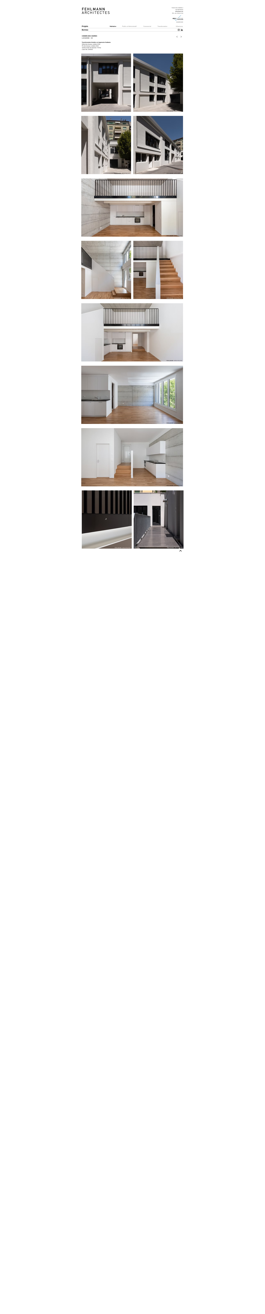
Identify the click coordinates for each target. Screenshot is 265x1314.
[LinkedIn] (182, 30)
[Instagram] (178, 30)
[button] (132, 83)
